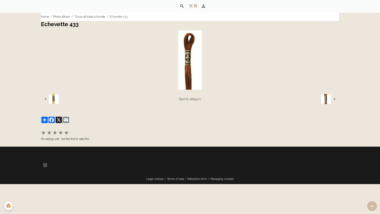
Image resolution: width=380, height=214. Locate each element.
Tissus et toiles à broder (89, 16)
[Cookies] (8, 205)
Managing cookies (222, 179)
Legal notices (154, 179)
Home (45, 16)
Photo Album (61, 16)
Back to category (190, 99)
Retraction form (197, 179)
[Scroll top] (372, 206)
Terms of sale (175, 179)
